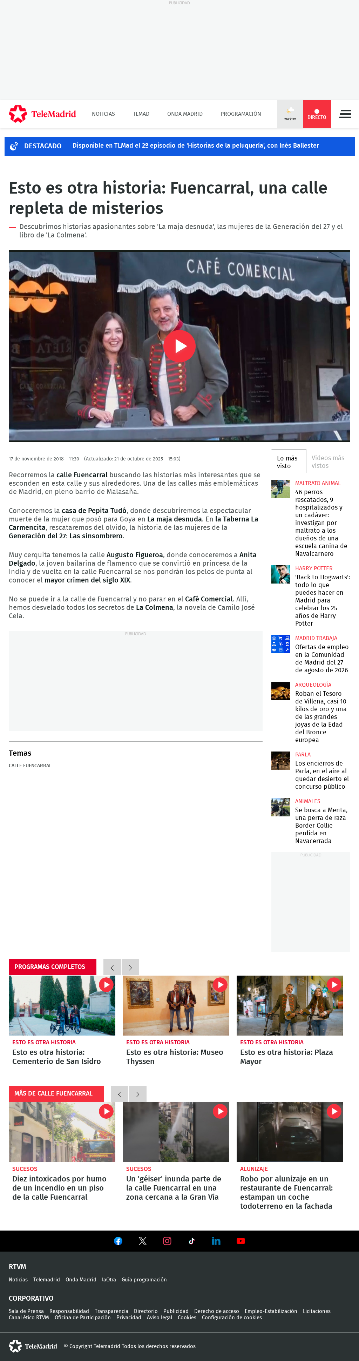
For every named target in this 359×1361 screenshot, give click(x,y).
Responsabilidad (69, 1311)
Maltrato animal (318, 483)
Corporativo (31, 1298)
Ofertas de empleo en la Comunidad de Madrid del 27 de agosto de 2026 (280, 644)
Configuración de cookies (232, 1317)
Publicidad (176, 1311)
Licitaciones (317, 1311)
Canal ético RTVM (29, 1317)
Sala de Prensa (26, 1311)
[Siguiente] (130, 967)
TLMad (141, 114)
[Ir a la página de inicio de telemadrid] (42, 114)
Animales (307, 801)
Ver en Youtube (241, 1241)
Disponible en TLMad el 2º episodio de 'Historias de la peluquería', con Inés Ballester (196, 146)
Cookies (187, 1317)
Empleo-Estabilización (271, 1311)
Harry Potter (314, 568)
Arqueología (313, 685)
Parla (303, 754)
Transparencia (111, 1311)
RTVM (17, 1267)
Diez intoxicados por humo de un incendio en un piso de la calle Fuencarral (62, 1132)
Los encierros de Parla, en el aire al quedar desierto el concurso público (280, 761)
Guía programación (144, 1279)
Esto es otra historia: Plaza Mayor (290, 1006)
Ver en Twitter (143, 1242)
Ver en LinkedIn (216, 1241)
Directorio (146, 1311)
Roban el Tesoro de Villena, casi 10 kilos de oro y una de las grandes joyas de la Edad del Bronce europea (280, 691)
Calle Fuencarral (30, 765)
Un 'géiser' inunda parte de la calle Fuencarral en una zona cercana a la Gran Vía (176, 1132)
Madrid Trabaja (316, 638)
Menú (345, 114)
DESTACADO (43, 146)
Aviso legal (159, 1317)
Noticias (103, 114)
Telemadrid (46, 1279)
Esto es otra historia (44, 1042)
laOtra (109, 1279)
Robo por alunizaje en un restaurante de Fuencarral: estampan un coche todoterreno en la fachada (290, 1132)
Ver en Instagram (167, 1241)
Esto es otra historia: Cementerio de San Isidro (62, 1006)
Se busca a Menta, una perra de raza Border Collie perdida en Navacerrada (280, 807)
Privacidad (128, 1317)
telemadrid (33, 1346)
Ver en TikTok (192, 1242)
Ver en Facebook (118, 1242)
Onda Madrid (185, 114)
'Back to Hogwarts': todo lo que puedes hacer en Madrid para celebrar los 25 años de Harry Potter (280, 574)
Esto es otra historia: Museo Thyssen (176, 1006)
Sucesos (25, 1169)
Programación (241, 114)
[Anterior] (112, 967)
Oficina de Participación (83, 1317)
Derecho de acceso (216, 1311)
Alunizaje (254, 1169)
